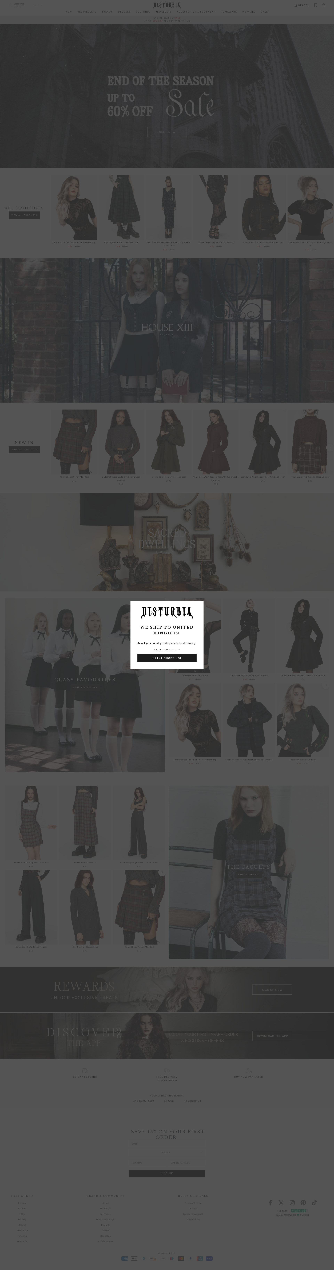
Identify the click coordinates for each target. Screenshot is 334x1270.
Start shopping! (167, 658)
